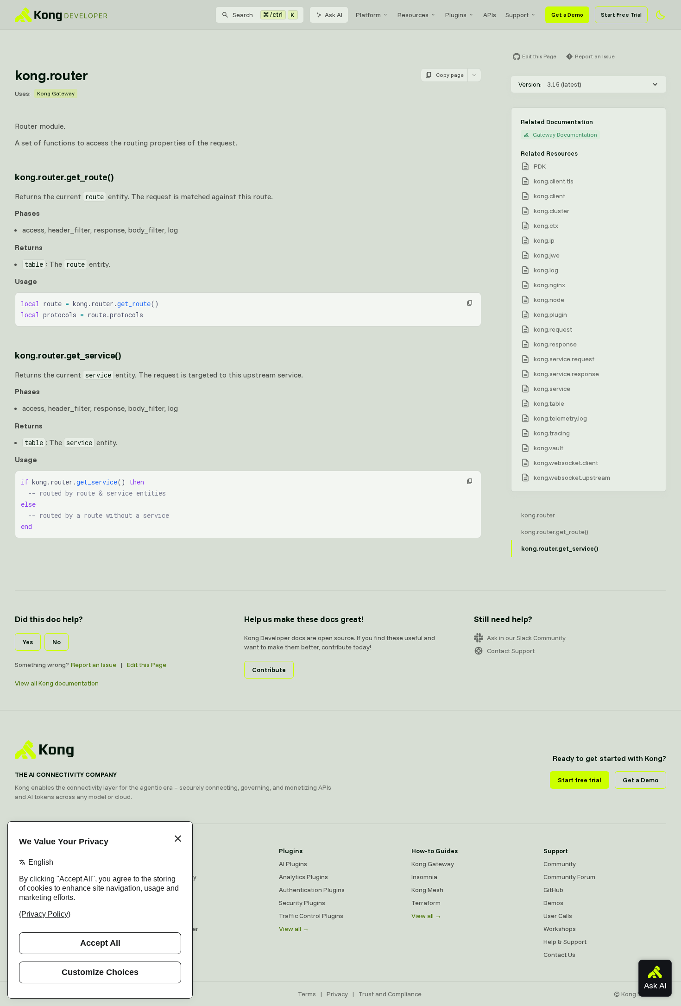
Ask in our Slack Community (526, 638)
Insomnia (160, 903)
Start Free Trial (621, 14)
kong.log (546, 270)
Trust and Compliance (390, 994)
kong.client (549, 196)
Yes (28, 642)
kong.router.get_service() (68, 355)
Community (559, 864)
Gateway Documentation (565, 134)
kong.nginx (549, 285)
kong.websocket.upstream (572, 477)
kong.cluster (551, 211)
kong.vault (548, 448)
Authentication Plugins (312, 890)
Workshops (559, 928)
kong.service (552, 388)
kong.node (549, 300)
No (56, 642)
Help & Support (564, 941)
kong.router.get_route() (64, 176)
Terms (307, 994)
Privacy (337, 994)
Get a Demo (567, 14)
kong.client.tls (554, 181)
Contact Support (511, 651)
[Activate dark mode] (660, 14)
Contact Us (559, 954)
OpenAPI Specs (169, 916)
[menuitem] (372, 14)
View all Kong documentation (57, 683)
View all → (294, 928)
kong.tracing (552, 433)
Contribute (269, 670)
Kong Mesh (163, 890)
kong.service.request (564, 359)
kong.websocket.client (566, 463)
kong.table (549, 403)
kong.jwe (547, 255)
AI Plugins (293, 864)
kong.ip (544, 240)
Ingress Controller (172, 928)
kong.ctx (546, 225)
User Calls (557, 916)
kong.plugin (550, 314)
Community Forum (569, 877)
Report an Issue (93, 664)
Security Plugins (302, 903)
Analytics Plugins (303, 877)
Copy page (450, 74)
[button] (469, 302)
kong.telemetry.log (560, 418)
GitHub (553, 890)
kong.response (555, 344)
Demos (553, 903)
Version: (530, 84)
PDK (540, 166)
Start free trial (579, 780)
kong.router (538, 515)
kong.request (553, 329)
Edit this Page (146, 664)
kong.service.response (566, 374)
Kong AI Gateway (171, 877)
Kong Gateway (56, 93)
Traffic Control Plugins (311, 916)
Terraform (426, 903)
